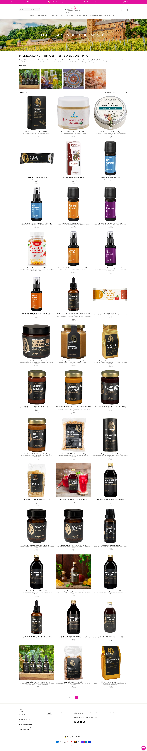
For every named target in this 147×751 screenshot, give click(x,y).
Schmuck (59, 16)
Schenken (107, 16)
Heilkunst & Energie (95, 16)
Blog (115, 16)
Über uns (21, 717)
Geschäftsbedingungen (25, 722)
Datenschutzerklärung (25, 727)
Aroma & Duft (42, 16)
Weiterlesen (22, 65)
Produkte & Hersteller (24, 719)
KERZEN (32, 16)
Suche (20, 709)
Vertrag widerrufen (24, 729)
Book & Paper (68, 16)
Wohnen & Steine (81, 16)
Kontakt (21, 712)
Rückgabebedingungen (25, 724)
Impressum (22, 714)
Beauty (51, 16)
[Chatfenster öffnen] (143, 748)
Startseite (43, 31)
